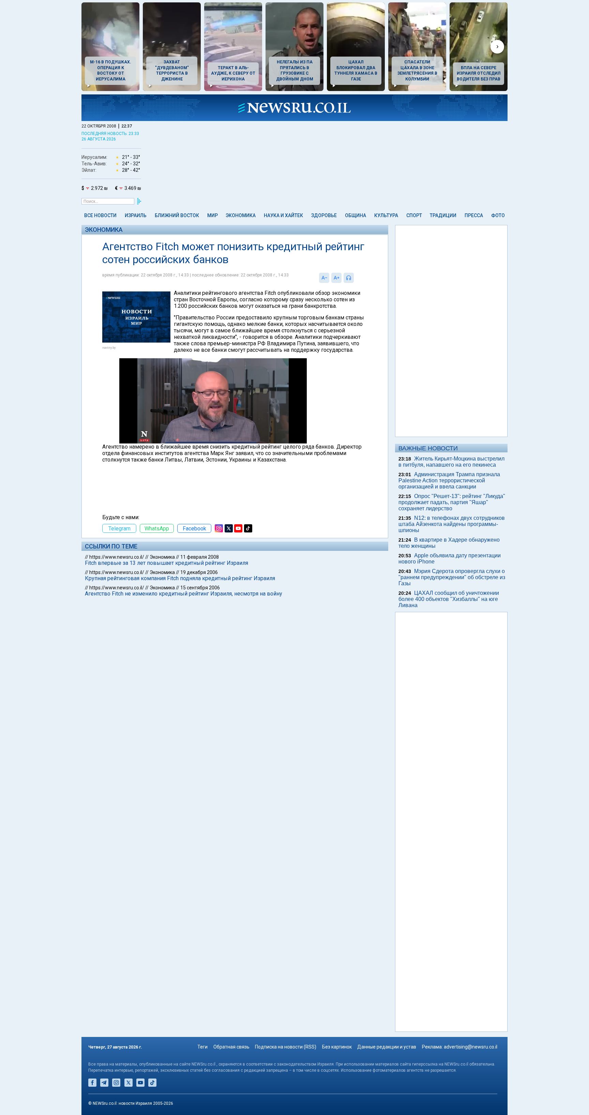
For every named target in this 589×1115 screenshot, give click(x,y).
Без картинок (337, 1047)
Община (355, 215)
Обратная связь (231, 1047)
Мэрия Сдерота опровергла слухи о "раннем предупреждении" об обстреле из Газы (451, 577)
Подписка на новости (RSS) (285, 1047)
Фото (498, 215)
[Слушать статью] (355, 278)
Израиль (136, 215)
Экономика (241, 215)
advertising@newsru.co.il (470, 1047)
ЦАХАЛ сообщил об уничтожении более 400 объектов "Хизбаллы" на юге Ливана (448, 599)
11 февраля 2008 (199, 557)
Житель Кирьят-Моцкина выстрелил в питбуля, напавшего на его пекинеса (451, 462)
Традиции (443, 215)
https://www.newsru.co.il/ (116, 557)
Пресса (474, 215)
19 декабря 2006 (199, 572)
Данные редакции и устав (386, 1047)
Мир (212, 215)
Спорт (414, 215)
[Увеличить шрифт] (336, 278)
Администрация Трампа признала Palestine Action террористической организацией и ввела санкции (449, 480)
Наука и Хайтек (283, 215)
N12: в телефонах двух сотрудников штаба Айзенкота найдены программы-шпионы (451, 524)
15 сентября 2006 (200, 587)
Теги (202, 1047)
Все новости (100, 215)
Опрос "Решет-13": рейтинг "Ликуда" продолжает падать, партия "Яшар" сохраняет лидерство (451, 502)
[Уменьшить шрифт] (324, 278)
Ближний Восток (177, 215)
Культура (386, 215)
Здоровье (324, 215)
